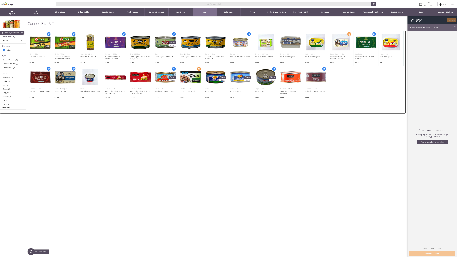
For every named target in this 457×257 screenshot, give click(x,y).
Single (172, 42)
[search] (373, 4)
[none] (40, 48)
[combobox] (216, 4)
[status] (419, 19)
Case (172, 45)
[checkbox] (13, 50)
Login (453, 4)
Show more (6, 107)
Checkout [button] (451, 20)
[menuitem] (12, 12)
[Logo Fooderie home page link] (7, 4)
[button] (427, 4)
